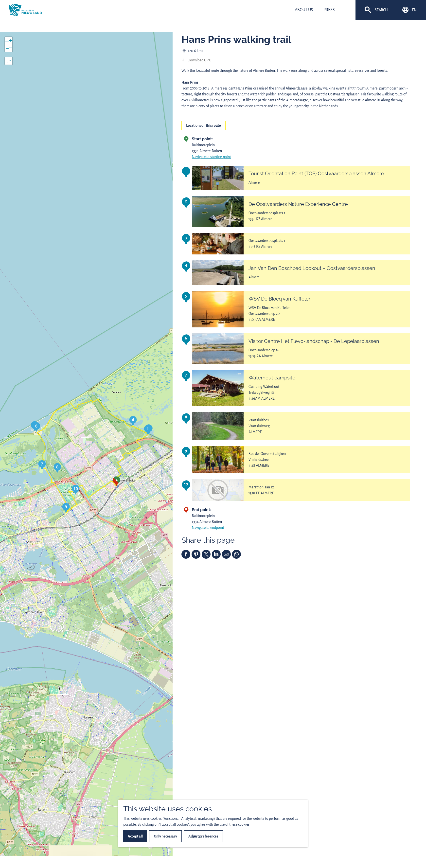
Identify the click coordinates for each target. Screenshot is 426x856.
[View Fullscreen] (8, 61)
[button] (116, 481)
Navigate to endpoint (208, 528)
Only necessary (165, 836)
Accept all (135, 836)
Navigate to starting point (211, 157)
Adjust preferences (203, 836)
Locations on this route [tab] (203, 125)
